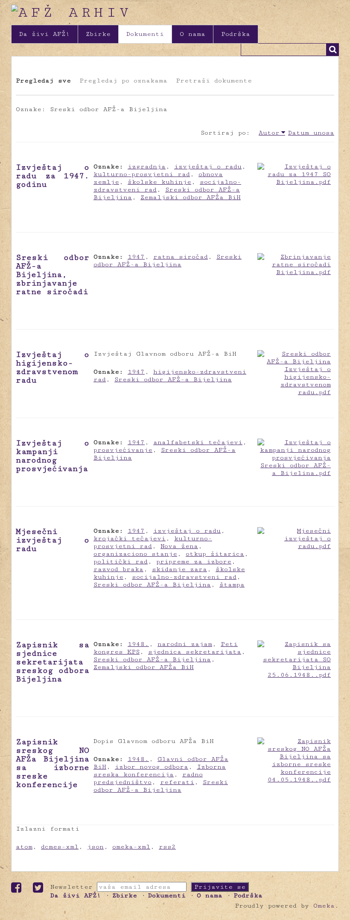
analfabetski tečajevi (197, 442)
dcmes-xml (60, 846)
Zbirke (98, 34)
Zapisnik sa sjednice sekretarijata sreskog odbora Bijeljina (52, 662)
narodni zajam (185, 644)
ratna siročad (180, 256)
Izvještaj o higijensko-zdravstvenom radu (52, 367)
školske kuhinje (159, 182)
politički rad (120, 561)
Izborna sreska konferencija (159, 770)
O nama (192, 34)
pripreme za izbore (193, 561)
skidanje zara (179, 569)
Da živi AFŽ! (44, 34)
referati (177, 782)
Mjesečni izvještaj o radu (52, 540)
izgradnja (147, 166)
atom (24, 846)
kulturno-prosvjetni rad (141, 174)
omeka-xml (131, 846)
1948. (138, 644)
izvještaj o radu (208, 166)
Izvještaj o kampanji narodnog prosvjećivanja (52, 455)
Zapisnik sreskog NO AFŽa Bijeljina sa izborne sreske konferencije (52, 763)
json (95, 846)
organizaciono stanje (135, 553)
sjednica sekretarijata (194, 651)
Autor (269, 132)
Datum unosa (311, 132)
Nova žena (179, 546)
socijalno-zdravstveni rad (184, 577)
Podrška (235, 34)
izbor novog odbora (151, 766)
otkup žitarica (215, 553)
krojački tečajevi (129, 538)
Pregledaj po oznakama (123, 80)
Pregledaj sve (43, 80)
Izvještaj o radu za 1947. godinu (52, 175)
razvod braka (118, 569)
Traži (332, 49)
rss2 (167, 846)
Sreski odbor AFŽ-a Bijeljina (167, 260)
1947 (136, 256)
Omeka (324, 905)
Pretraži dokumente (214, 80)
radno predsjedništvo (148, 778)
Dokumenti (145, 34)
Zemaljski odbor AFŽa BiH (190, 197)
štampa (232, 584)
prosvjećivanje (122, 450)
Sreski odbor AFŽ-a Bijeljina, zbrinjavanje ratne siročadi (52, 274)
